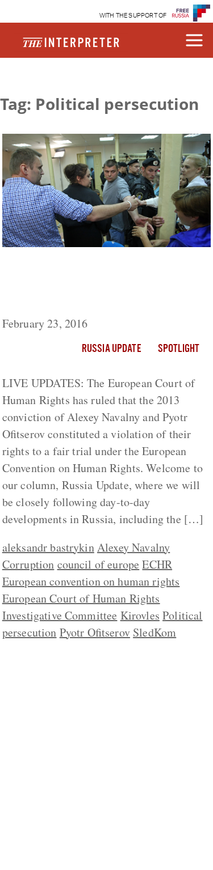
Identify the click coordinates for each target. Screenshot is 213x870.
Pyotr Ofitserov (95, 632)
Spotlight (178, 349)
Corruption (28, 564)
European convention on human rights (91, 581)
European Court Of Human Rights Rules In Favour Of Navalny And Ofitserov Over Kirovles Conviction (97, 284)
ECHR (157, 564)
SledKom (154, 632)
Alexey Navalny (133, 547)
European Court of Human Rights (81, 598)
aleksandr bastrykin (48, 547)
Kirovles (140, 615)
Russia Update (111, 349)
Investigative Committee (60, 615)
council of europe (98, 564)
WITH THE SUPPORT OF (133, 16)
